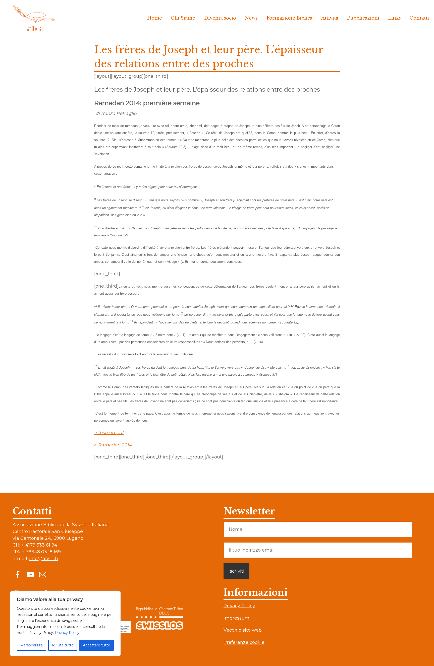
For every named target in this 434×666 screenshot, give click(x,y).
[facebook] (18, 574)
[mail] (43, 574)
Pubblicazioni (363, 18)
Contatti (419, 18)
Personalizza (32, 645)
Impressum (236, 618)
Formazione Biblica (289, 18)
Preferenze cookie (244, 642)
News (251, 18)
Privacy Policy (67, 632)
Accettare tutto (96, 645)
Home (154, 18)
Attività (329, 18)
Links (394, 18)
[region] (65, 623)
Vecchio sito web (243, 630)
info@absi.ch (43, 558)
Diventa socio (220, 18)
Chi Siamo (183, 18)
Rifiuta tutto (63, 645)
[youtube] (30, 574)
